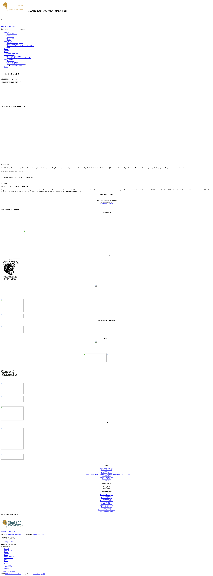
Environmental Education (14, 56)
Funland (106, 471)
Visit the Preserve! (9, 55)
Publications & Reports (13, 44)
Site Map (6, 568)
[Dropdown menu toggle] (8, 52)
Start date (3, 79)
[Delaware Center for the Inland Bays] (13, 10)
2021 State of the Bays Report (15, 43)
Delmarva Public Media (106, 501)
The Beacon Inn (106, 496)
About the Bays (8, 41)
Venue (2, 82)
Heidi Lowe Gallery (106, 504)
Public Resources (8, 59)
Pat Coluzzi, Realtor (106, 473)
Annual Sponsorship (12, 53)
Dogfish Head (106, 502)
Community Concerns (16, 65)
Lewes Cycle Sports (106, 507)
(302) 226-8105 (9, 541)
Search (2, 29)
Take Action (7, 50)
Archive (6, 563)
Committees (10, 37)
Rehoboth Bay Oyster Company (106, 510)
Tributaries (106, 480)
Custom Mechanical (106, 470)
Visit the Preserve (8, 558)
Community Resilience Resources (16, 64)
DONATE (3, 26)
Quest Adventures (106, 508)
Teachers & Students (12, 62)
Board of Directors (12, 34)
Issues (8, 47)
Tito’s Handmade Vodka (106, 511)
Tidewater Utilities (106, 479)
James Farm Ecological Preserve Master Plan (19, 58)
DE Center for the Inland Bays (13, 534)
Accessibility (7, 565)
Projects (6, 49)
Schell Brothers (107, 476)
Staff (8, 35)
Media (9, 40)
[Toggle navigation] (1, 19)
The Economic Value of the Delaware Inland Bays (20, 46)
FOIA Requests (8, 566)
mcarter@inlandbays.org (106, 203)
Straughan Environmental (106, 477)
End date (3, 81)
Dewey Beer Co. (106, 499)
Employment (10, 38)
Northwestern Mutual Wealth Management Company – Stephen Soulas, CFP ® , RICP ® (106, 474)
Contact (6, 67)
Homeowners (10, 61)
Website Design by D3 (39, 534)
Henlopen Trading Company (106, 505)
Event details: (4, 78)
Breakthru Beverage (106, 498)
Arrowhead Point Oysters (106, 468)
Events (6, 52)
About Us (6, 32)
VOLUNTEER (10, 26)
